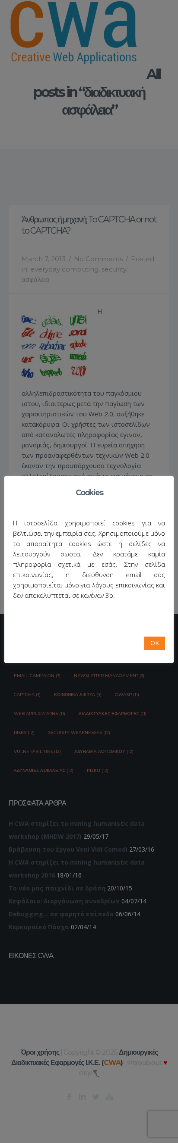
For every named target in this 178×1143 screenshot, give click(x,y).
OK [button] (154, 643)
